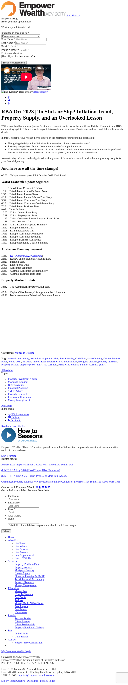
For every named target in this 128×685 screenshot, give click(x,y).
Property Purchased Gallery (29, 627)
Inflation (26, 361)
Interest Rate (39, 361)
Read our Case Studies (13, 426)
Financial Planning (18, 388)
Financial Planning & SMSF (29, 576)
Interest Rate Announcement (62, 361)
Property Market (9, 364)
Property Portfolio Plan (27, 564)
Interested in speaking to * (15, 32)
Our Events (21, 609)
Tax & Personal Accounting (29, 579)
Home (11, 537)
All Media (6, 405)
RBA (39, 364)
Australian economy (18, 358)
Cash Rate (80, 358)
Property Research (17, 394)
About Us (13, 540)
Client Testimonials (25, 624)
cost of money (95, 358)
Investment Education (19, 397)
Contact (12, 639)
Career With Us (23, 558)
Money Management (19, 400)
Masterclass (21, 591)
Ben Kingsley (40, 91)
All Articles (7, 370)
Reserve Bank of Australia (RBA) (88, 364)
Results (12, 615)
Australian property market (44, 358)
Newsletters (21, 612)
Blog (10, 630)
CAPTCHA (14, 515)
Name (11, 518)
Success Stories (23, 618)
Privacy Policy (47, 680)
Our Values (20, 546)
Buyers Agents (16, 385)
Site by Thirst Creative (13, 680)
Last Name (14, 502)
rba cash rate (50, 364)
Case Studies (21, 636)
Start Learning (8, 455)
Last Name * (8, 42)
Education (13, 588)
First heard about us (11, 53)
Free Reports (21, 606)
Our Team (20, 543)
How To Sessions (24, 594)
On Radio (15, 420)
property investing (107, 361)
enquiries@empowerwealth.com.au (35, 675)
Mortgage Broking (24, 352)
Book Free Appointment (14, 62)
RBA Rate (63, 364)
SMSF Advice (15, 391)
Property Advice (23, 567)
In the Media (21, 633)
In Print (15, 417)
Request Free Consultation (28, 642)
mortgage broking (87, 361)
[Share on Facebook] (9, 97)
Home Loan (14, 361)
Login (16, 651)
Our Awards (21, 552)
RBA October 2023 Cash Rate (26, 255)
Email (12, 509)
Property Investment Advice (22, 379)
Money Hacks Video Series (29, 603)
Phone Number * (10, 49)
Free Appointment (24, 555)
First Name (14, 496)
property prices (28, 364)
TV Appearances (20, 414)
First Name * (8, 39)
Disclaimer (32, 680)
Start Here (72, 15)
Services (12, 561)
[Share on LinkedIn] (9, 103)
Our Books (20, 597)
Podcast (19, 600)
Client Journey (22, 621)
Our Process (21, 549)
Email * (5, 46)
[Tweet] (9, 100)
